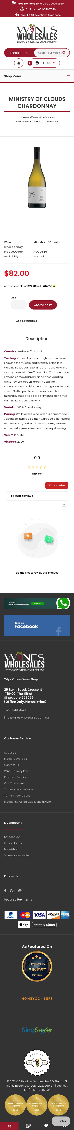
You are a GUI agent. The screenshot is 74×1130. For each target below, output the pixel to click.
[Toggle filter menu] (64, 504)
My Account (12, 837)
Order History (13, 843)
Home (24, 117)
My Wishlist (11, 849)
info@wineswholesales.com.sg (26, 717)
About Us (10, 753)
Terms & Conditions (17, 796)
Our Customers (14, 783)
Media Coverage (15, 759)
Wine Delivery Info (16, 771)
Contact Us (11, 765)
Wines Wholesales (42, 117)
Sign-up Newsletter (17, 855)
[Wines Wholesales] (37, 45)
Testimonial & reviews (19, 789)
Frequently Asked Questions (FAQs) (27, 802)
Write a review (57, 485)
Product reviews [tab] (21, 496)
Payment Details (15, 777)
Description (37, 338)
